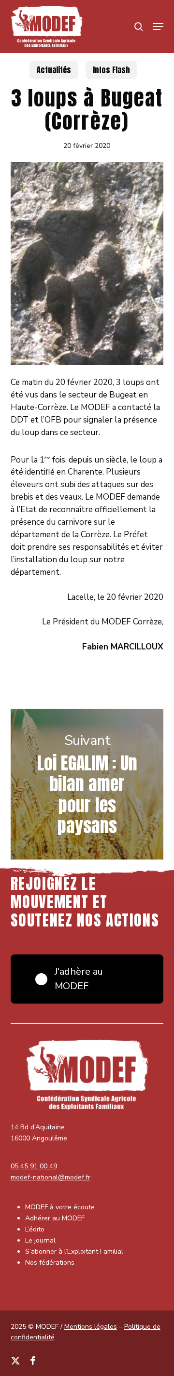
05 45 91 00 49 (34, 1166)
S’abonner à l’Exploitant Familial (74, 1251)
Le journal (40, 1240)
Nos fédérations (49, 1262)
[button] (158, 26)
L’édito (34, 1229)
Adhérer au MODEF (55, 1218)
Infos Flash (111, 70)
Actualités (54, 70)
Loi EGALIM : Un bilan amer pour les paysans (87, 784)
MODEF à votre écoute (60, 1207)
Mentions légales (90, 1326)
